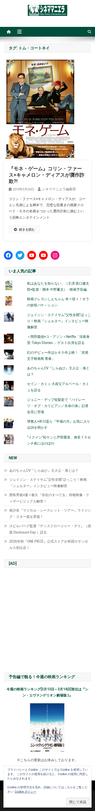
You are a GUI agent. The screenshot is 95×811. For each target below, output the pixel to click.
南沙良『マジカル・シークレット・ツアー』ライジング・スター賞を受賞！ (50, 513)
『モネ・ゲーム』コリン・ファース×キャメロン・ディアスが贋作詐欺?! (47, 175)
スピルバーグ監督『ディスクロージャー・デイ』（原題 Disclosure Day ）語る (50, 529)
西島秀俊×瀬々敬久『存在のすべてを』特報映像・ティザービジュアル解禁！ (49, 498)
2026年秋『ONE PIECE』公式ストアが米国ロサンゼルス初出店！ (48, 544)
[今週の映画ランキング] (47, 727)
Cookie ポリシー (25, 791)
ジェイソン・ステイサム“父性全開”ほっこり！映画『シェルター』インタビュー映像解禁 (59, 321)
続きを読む (27, 229)
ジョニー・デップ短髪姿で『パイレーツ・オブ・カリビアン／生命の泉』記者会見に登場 (57, 406)
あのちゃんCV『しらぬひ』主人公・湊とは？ (43, 470)
